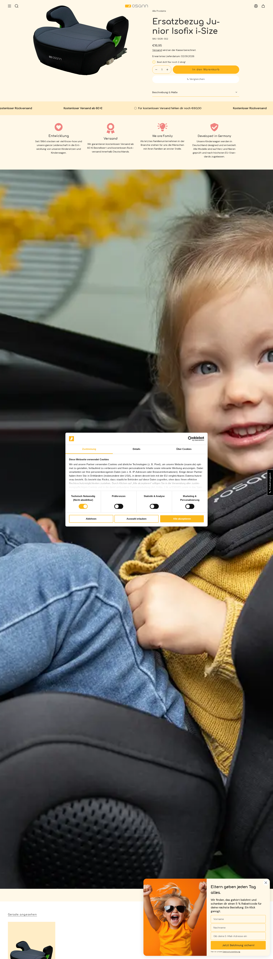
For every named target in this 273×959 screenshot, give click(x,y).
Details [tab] (136, 449)
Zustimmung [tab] (89, 449)
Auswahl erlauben (136, 519)
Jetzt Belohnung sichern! (238, 945)
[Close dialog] (266, 882)
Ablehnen (91, 519)
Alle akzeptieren (182, 519)
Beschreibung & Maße (165, 92)
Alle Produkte (159, 10)
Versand (157, 50)
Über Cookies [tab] (183, 449)
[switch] (118, 506)
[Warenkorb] (263, 6)
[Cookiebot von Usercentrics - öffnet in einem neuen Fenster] (190, 438)
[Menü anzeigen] (9, 6)
